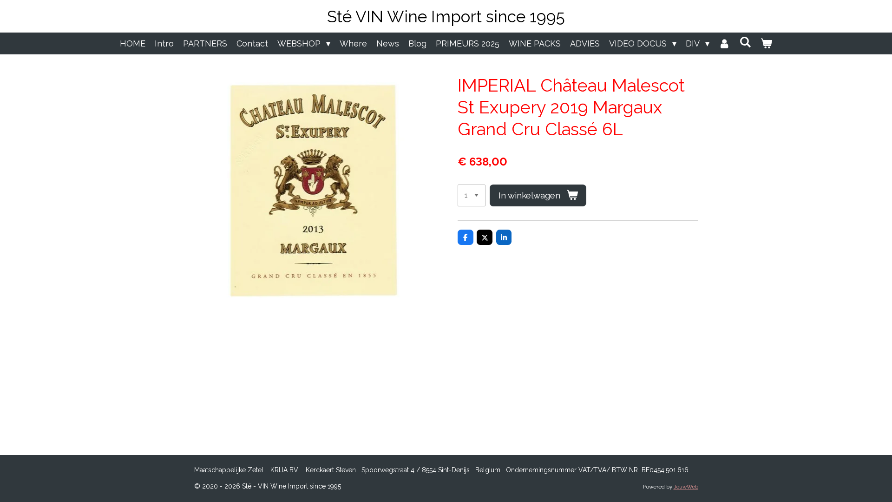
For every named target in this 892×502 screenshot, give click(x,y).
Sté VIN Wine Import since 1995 (446, 16)
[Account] (724, 43)
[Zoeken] (745, 42)
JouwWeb (686, 486)
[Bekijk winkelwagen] (766, 43)
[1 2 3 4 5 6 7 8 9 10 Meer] (471, 195)
